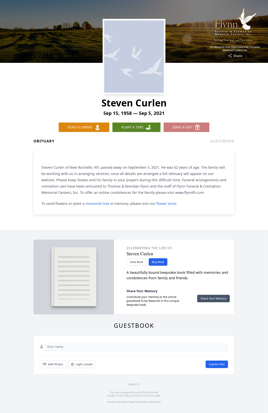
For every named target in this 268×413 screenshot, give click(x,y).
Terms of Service (145, 395)
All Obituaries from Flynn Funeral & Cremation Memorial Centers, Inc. (235, 49)
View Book (136, 262)
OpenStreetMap (138, 402)
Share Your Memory (213, 298)
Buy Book (158, 262)
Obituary (44, 141)
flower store (166, 203)
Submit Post (217, 364)
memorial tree (97, 203)
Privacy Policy (123, 395)
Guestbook (222, 141)
